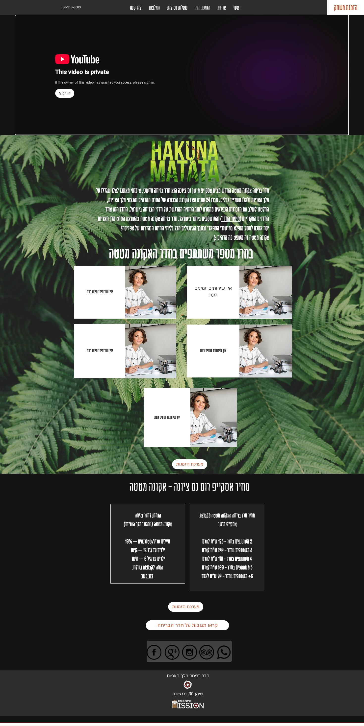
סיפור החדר (231, 219)
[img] (151, 292)
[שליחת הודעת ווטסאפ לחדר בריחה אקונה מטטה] (224, 652)
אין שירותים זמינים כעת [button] (100, 291)
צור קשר (147, 576)
